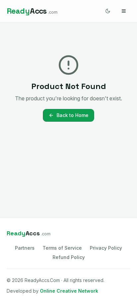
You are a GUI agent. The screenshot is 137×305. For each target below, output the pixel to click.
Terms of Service (62, 248)
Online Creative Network (69, 291)
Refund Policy (69, 257)
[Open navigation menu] (123, 11)
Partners (25, 248)
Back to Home (72, 115)
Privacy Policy (106, 248)
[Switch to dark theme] (107, 11)
